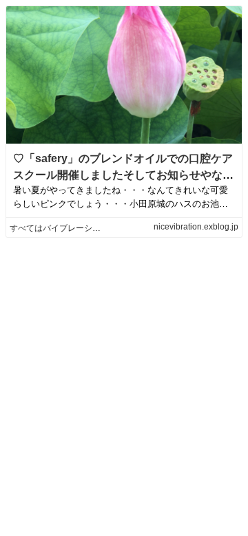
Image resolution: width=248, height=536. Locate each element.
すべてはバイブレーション (59, 228)
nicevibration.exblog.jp (196, 227)
